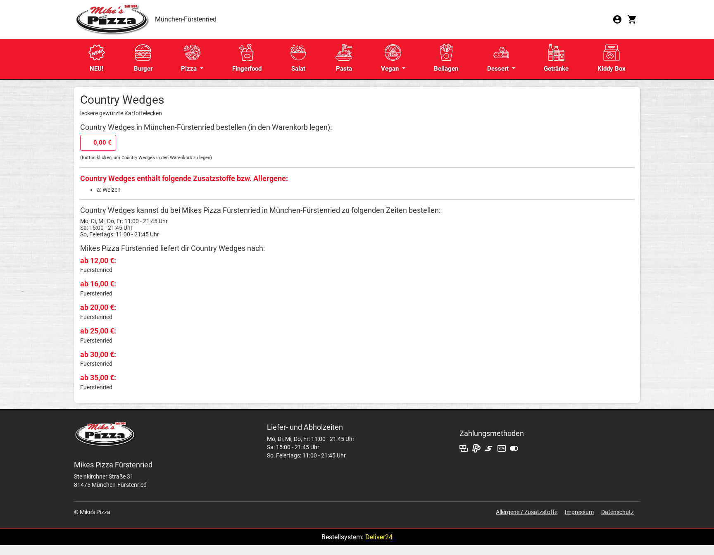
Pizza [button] (189, 68)
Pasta (344, 68)
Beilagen (446, 68)
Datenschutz (617, 512)
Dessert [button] (498, 68)
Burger (143, 68)
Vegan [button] (390, 68)
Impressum (579, 512)
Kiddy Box (611, 68)
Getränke (556, 68)
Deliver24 (379, 537)
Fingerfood (247, 68)
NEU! (96, 68)
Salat (298, 68)
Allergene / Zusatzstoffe (526, 512)
